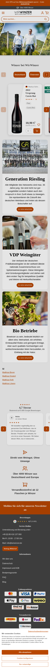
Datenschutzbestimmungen (38, 631)
